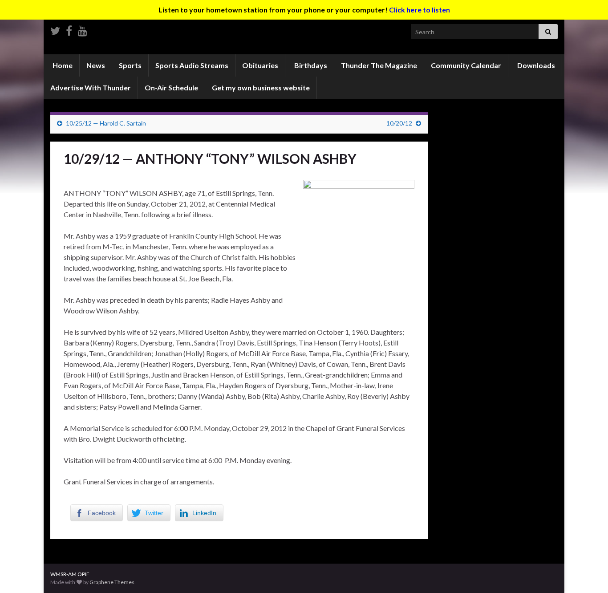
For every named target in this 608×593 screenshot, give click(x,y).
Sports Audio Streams (191, 65)
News (95, 65)
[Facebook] (69, 29)
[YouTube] (82, 29)
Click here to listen (419, 9)
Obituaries (260, 65)
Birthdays (310, 65)
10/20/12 (399, 123)
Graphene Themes (111, 582)
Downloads (535, 65)
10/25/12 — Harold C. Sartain (106, 123)
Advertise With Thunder (90, 87)
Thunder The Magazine (379, 65)
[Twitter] (55, 29)
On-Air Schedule (171, 87)
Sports (130, 65)
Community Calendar (466, 65)
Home (62, 65)
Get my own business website (261, 87)
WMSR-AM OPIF (69, 574)
